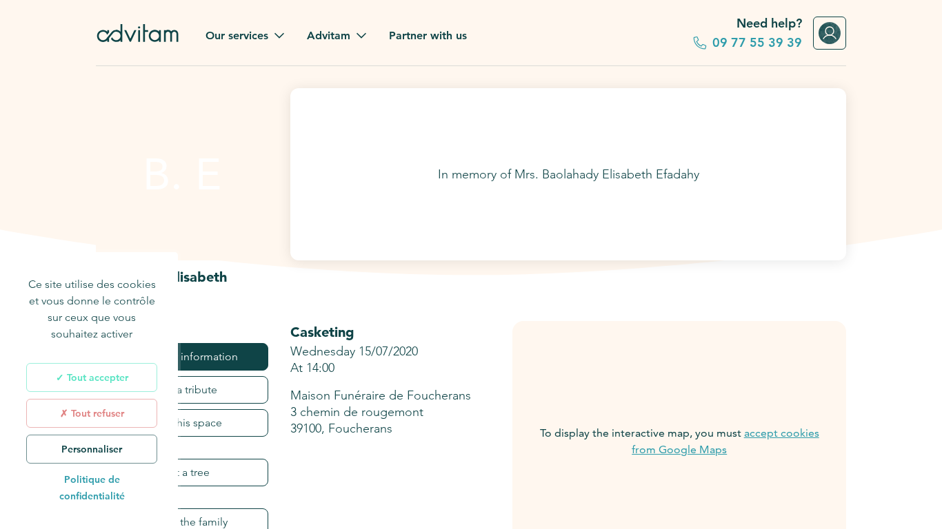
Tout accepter (96, 377)
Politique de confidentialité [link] (92, 487)
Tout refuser (96, 413)
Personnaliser (91, 449)
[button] (245, 36)
